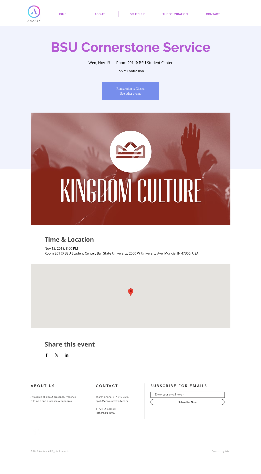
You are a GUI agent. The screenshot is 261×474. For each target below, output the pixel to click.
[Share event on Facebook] (47, 355)
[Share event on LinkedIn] (67, 355)
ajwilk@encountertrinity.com (112, 400)
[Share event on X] (57, 355)
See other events (130, 93)
